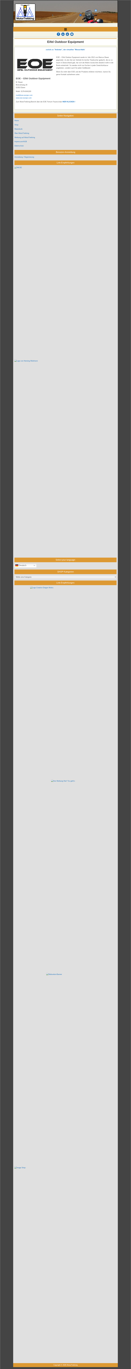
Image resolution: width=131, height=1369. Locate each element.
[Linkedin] (63, 34)
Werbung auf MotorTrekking (24, 137)
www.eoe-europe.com (24, 98)
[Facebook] (58, 34)
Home (16, 121)
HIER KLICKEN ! (68, 102)
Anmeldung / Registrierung (24, 157)
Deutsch (22, 565)
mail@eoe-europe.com (24, 95)
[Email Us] (72, 34)
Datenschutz (19, 146)
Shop (16, 125)
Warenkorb (18, 129)
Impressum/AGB (20, 142)
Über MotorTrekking (21, 133)
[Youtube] (67, 34)
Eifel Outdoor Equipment (65, 42)
